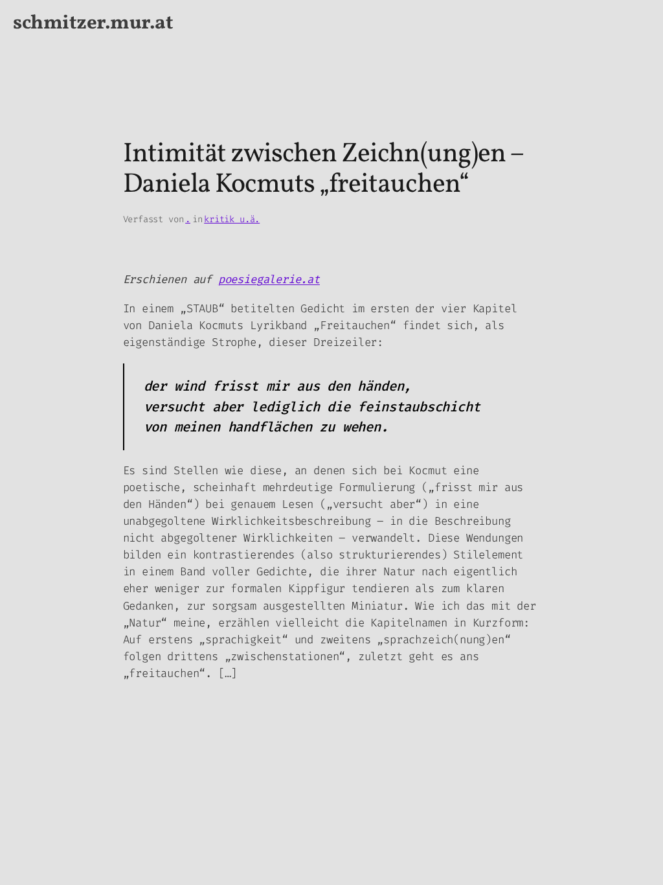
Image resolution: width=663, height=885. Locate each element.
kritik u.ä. (232, 219)
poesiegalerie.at (269, 279)
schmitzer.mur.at (93, 24)
